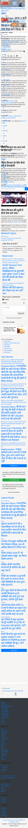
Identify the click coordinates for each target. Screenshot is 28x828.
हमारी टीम (5, 183)
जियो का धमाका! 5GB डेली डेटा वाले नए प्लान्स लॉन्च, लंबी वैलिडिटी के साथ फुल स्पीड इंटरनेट (13, 580)
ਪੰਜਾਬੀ (2, 719)
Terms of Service (15, 820)
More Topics (6, 193)
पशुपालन (7, 5)
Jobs (15, 22)
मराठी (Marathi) (5, 708)
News (2, 521)
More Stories (14, 466)
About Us (3, 798)
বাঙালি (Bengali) (4, 712)
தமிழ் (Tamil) (4, 710)
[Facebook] (3, 159)
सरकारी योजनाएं (5, 752)
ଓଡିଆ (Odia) (4, 715)
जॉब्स (15, 695)
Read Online (4, 766)
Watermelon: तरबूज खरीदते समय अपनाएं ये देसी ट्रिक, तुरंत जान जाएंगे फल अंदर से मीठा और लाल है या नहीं (13, 455)
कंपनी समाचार (4, 9)
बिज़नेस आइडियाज (7, 49)
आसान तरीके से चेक (16, 222)
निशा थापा (9, 247)
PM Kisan (3, 236)
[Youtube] (3, 167)
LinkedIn (3, 812)
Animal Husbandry (5, 617)
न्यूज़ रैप (9, 20)
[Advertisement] (14, 667)
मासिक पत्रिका (7, 25)
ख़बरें (11, 3)
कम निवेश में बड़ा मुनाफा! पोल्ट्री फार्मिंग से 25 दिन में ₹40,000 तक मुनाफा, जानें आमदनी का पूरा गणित (13, 624)
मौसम (13, 3)
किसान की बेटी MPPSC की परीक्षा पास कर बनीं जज (13, 291)
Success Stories (5, 501)
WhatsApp (4, 816)
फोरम (4, 179)
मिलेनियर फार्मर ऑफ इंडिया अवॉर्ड (10, 42)
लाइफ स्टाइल (11, 22)
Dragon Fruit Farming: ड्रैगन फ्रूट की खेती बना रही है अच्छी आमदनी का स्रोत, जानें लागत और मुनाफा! (14, 393)
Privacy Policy (6, 820)
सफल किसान (10, 7)
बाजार (15, 7)
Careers (3, 802)
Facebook (3, 808)
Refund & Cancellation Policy (17, 821)
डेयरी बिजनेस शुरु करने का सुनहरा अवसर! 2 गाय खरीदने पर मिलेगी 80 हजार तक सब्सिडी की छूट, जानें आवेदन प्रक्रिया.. (13, 640)
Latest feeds (7, 498)
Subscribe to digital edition (8, 778)
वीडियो (20, 9)
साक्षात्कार (22, 7)
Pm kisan (3, 238)
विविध (18, 22)
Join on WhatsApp (14, 480)
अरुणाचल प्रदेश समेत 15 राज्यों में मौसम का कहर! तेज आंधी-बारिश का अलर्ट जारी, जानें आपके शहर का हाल (13, 609)
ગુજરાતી (3, 723)
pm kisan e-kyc (10, 238)
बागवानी (11, 5)
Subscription (4, 768)
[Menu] (5, 1)
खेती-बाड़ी (17, 3)
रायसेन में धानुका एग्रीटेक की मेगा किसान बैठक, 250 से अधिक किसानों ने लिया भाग (14, 544)
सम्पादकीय (10, 9)
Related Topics (8, 233)
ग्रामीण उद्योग (20, 5)
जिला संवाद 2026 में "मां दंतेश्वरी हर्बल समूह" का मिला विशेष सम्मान (14, 556)
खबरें (2, 729)
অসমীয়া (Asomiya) (5, 717)
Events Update (5, 786)
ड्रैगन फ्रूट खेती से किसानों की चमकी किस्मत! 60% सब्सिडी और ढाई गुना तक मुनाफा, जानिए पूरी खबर (14, 595)
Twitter (3, 810)
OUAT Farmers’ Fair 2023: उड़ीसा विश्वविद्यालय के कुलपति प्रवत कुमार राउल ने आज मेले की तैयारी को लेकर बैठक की (13, 272)
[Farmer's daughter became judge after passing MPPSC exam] (14, 284)
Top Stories (7, 357)
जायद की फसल (6, 48)
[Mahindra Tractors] (6, 28)
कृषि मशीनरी (6, 46)
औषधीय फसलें (4, 739)
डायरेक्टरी (6, 11)
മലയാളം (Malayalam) (7, 706)
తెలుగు (3, 721)
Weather (3, 603)
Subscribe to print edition (8, 776)
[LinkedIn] (3, 165)
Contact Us (4, 800)
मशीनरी (15, 5)
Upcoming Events (5, 784)
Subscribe (14, 153)
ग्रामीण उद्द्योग (4, 750)
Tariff (2, 771)
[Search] (6, 13)
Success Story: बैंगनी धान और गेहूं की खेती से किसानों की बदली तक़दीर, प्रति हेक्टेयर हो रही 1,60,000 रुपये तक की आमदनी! (13, 413)
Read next (7, 256)
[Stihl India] (18, 25)
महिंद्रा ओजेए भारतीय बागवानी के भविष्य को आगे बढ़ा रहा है (13, 567)
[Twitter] (3, 163)
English (3, 702)
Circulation (4, 769)
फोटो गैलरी (15, 9)
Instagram (4, 814)
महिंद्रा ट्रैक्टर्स (6, 44)
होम (8, 3)
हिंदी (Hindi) (4, 704)
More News (14, 650)
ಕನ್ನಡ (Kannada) (5, 713)
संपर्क (4, 185)
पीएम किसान (6, 51)
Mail (8, 250)
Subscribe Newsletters (14, 492)
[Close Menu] (0, 32)
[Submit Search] (26, 188)
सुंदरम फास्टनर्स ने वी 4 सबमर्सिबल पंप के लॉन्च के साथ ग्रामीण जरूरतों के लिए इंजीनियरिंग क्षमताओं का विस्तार (13, 530)
